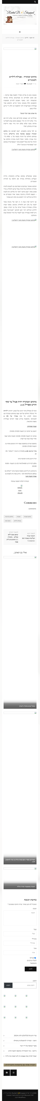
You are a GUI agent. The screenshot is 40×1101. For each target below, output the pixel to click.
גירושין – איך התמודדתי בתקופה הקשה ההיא (22, 1051)
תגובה (35, 909)
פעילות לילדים (17, 521)
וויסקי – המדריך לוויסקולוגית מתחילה (25, 1041)
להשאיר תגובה (20, 84)
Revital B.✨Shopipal (18, 1093)
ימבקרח (18, 516)
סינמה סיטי (7, 521)
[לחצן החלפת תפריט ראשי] (20, 32)
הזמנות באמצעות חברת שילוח (26, 886)
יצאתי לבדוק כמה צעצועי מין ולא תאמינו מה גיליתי (21, 1056)
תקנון (16, 1097)
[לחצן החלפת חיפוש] (35, 2)
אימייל (34, 939)
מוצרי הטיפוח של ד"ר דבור (28, 1046)
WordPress (22, 1097)
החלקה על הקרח (9, 516)
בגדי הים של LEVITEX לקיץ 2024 (25, 1035)
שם (35, 929)
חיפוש (35, 981)
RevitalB (29, 84)
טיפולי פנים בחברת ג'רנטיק (27, 706)
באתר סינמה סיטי (31, 476)
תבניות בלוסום (20, 1095)
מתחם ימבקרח (27, 516)
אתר (35, 948)
